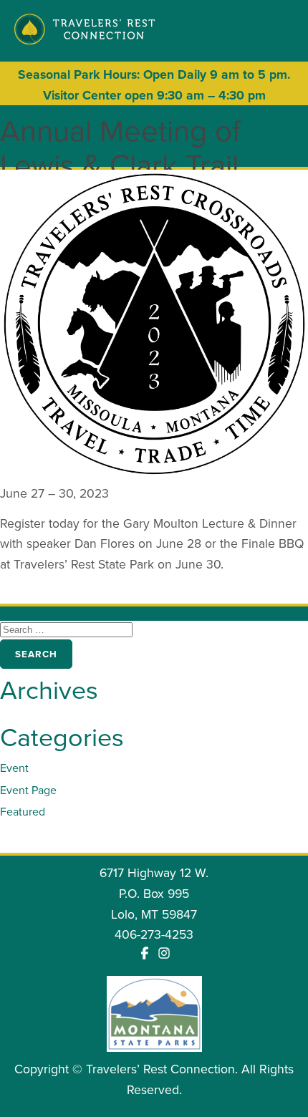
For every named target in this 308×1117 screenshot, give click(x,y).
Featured (22, 811)
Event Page (28, 790)
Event (14, 768)
